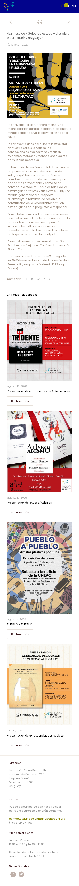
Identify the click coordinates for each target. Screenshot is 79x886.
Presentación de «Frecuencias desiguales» (35, 735)
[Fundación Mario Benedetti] (9, 6)
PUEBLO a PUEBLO (19, 624)
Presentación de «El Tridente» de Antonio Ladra (38, 391)
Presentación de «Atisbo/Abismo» (29, 502)
